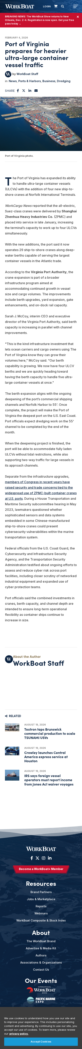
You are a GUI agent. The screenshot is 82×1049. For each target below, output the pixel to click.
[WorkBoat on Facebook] (31, 858)
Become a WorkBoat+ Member (41, 869)
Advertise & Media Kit (41, 948)
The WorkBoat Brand (41, 941)
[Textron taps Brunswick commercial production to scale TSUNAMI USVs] (12, 727)
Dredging (63, 81)
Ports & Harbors (29, 81)
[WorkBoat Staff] (8, 74)
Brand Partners (41, 892)
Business (48, 81)
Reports (41, 906)
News (13, 81)
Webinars (41, 913)
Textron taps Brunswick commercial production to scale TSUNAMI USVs (49, 733)
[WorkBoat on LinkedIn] (49, 858)
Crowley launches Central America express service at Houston (46, 756)
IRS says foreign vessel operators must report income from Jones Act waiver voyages (48, 779)
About (41, 932)
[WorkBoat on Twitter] (37, 858)
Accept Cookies (41, 1041)
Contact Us (41, 969)
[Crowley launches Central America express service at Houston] (12, 751)
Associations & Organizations (41, 962)
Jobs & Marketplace (41, 899)
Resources (41, 883)
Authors (41, 955)
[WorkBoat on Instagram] (43, 858)
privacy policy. (18, 1033)
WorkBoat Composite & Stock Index (41, 920)
